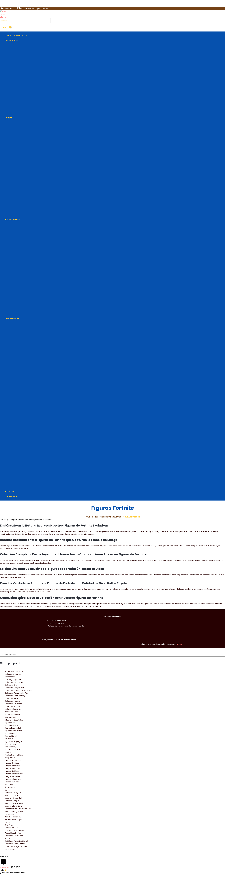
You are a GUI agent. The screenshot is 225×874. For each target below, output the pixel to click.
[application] (19, 40)
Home (87, 517)
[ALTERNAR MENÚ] (19, 44)
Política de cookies (56, 623)
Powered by (5, 867)
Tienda (95, 517)
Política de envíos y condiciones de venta (66, 626)
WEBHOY (179, 644)
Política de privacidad (56, 620)
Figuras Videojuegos (110, 517)
